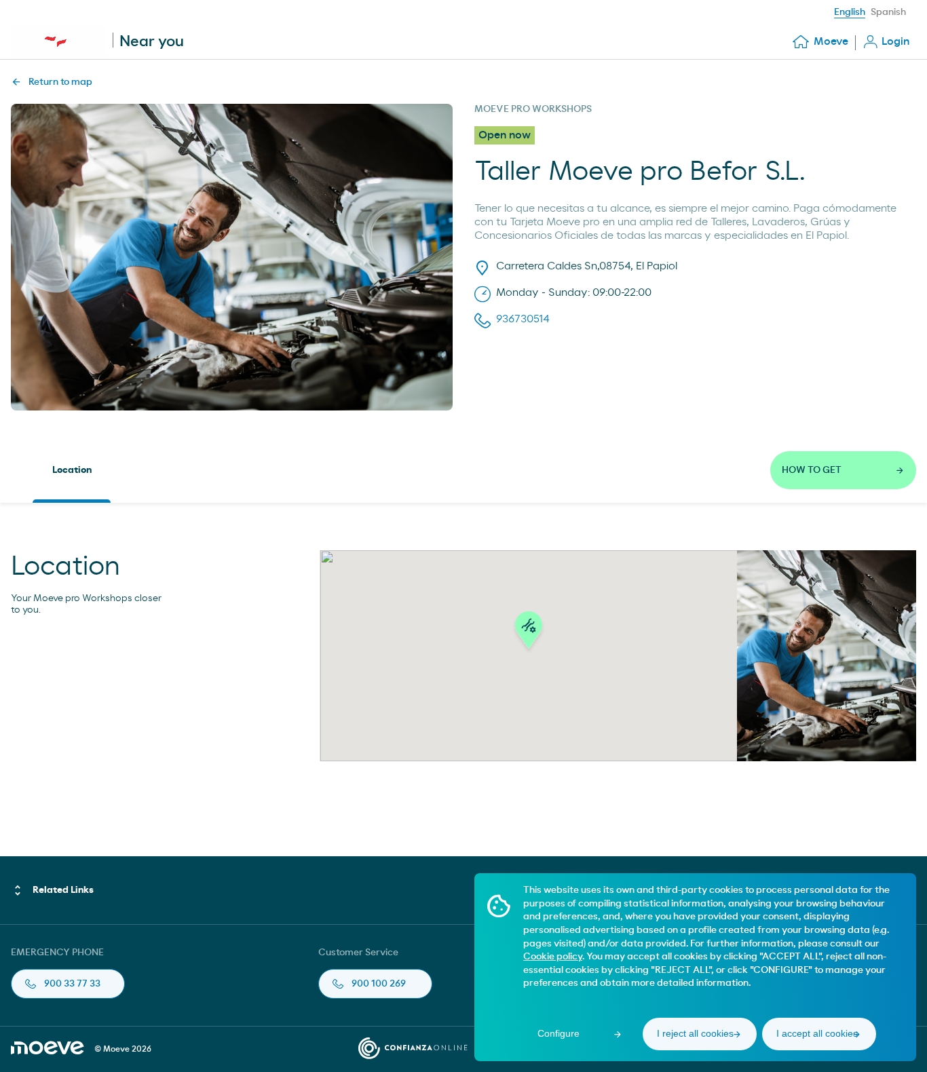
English (849, 12)
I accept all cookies (817, 1033)
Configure (558, 1033)
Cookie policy (552, 956)
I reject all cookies (695, 1033)
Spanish (888, 12)
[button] (528, 633)
